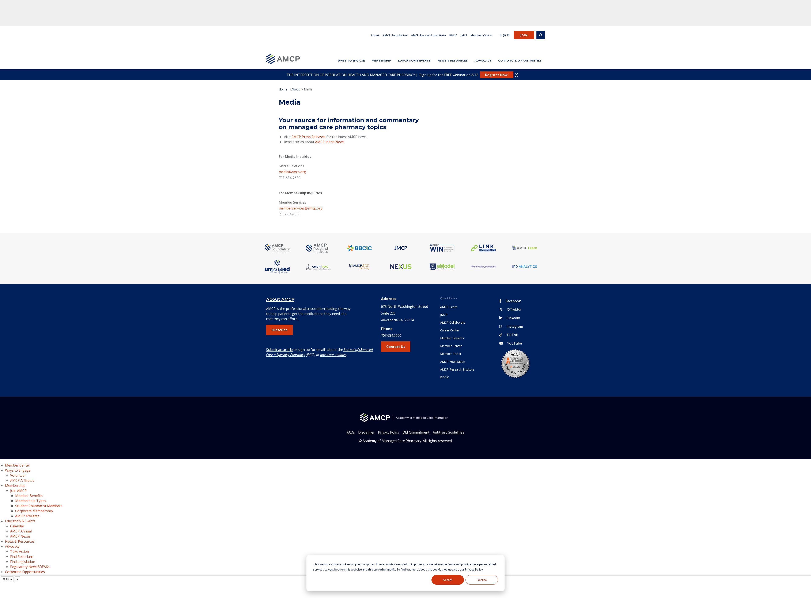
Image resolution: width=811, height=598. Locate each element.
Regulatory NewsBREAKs (30, 566)
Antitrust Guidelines (448, 432)
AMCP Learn (448, 307)
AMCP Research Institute (428, 35)
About (375, 35)
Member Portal (450, 354)
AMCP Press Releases (308, 136)
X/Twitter (514, 309)
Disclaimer (366, 432)
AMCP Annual (21, 531)
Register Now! (496, 75)
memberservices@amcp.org (300, 208)
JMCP (464, 35)
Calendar (17, 526)
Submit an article (279, 349)
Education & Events (414, 60)
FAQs (351, 432)
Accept (448, 580)
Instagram (514, 326)
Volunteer (18, 475)
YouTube (514, 343)
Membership (381, 60)
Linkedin (513, 318)
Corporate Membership (34, 511)
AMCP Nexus (20, 536)
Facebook (513, 301)
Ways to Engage (351, 60)
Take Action (19, 551)
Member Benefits (452, 338)
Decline (482, 580)
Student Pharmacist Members (38, 506)
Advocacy (483, 60)
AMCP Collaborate (452, 322)
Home (283, 89)
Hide (7, 579)
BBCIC (453, 35)
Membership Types (30, 500)
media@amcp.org (292, 172)
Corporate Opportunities (520, 60)
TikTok (512, 335)
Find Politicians (22, 556)
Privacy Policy (388, 432)
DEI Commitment (416, 432)
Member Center (482, 35)
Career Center (449, 330)
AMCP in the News (329, 142)
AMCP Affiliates (22, 480)
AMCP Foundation (395, 35)
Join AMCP (18, 490)
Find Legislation (22, 561)
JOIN (524, 35)
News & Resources (453, 60)
